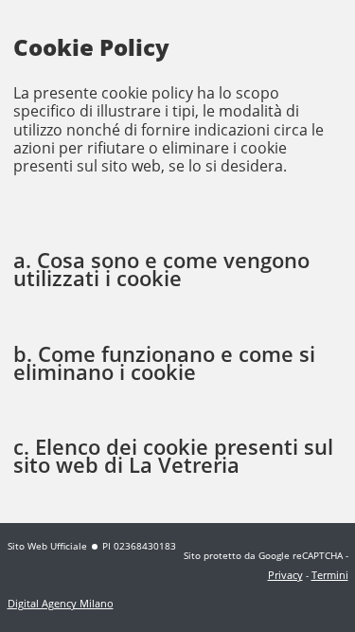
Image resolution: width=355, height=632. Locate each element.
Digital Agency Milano (61, 603)
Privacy (285, 575)
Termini (329, 575)
